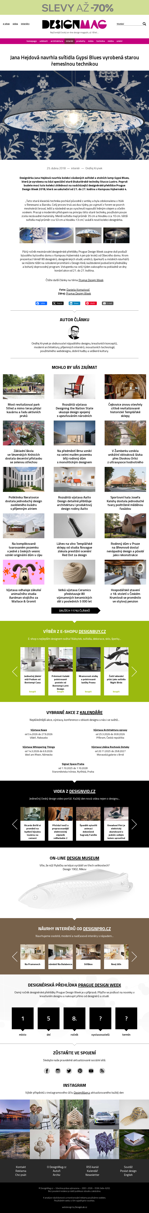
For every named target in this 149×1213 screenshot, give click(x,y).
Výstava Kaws (39, 730)
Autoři (56, 1171)
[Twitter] (69, 1071)
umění (119, 41)
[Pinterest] (80, 1071)
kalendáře (91, 712)
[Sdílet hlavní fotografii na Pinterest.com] (91, 303)
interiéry (25, 23)
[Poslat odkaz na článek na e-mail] (107, 303)
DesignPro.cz (97, 928)
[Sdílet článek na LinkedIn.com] (74, 303)
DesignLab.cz (81, 1207)
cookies (102, 1197)
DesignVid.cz (82, 791)
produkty (80, 41)
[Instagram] (58, 1071)
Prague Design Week (91, 280)
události (44, 41)
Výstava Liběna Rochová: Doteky (110, 747)
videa (15, 23)
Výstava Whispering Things (39, 747)
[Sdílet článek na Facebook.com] (41, 303)
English (128, 1174)
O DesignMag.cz (56, 1167)
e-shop (6, 23)
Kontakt (21, 1167)
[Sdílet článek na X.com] (58, 303)
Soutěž (128, 1167)
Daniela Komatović (78, 289)
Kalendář (92, 1171)
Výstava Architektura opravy (110, 730)
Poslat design (128, 1171)
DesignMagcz (82, 1092)
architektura (57, 41)
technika (100, 41)
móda (90, 41)
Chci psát (20, 1174)
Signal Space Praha (73, 764)
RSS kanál (92, 1167)
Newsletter (92, 1174)
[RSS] (102, 1071)
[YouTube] (91, 1071)
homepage (32, 41)
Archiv (56, 1174)
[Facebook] (47, 1071)
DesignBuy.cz (92, 631)
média (111, 41)
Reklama (20, 1171)
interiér (69, 41)
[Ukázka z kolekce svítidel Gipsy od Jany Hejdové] (74, 115)
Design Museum (83, 858)
